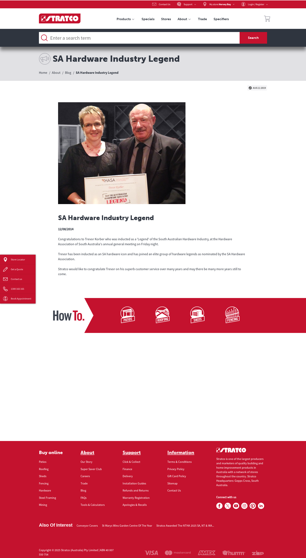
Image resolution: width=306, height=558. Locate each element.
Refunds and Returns (136, 490)
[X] (228, 506)
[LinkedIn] (261, 506)
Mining (43, 505)
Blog (83, 490)
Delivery (128, 476)
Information (180, 452)
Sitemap (172, 483)
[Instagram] (244, 506)
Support (132, 452)
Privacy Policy (175, 469)
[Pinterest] (253, 506)
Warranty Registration (136, 498)
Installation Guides (134, 483)
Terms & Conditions (179, 462)
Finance (127, 469)
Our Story (86, 462)
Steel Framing (47, 498)
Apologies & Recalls (135, 505)
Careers (85, 476)
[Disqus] (153, 388)
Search (253, 38)
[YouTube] (236, 506)
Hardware (45, 490)
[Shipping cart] (267, 19)
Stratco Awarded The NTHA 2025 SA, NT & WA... (185, 525)
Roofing (44, 469)
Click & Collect (131, 462)
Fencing (44, 483)
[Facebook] (219, 506)
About (87, 452)
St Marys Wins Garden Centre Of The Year (127, 525)
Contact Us (174, 490)
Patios (42, 462)
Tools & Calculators (93, 505)
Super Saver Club (91, 469)
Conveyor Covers (87, 525)
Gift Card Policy (176, 476)
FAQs (84, 498)
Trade (84, 483)
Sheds (42, 476)
